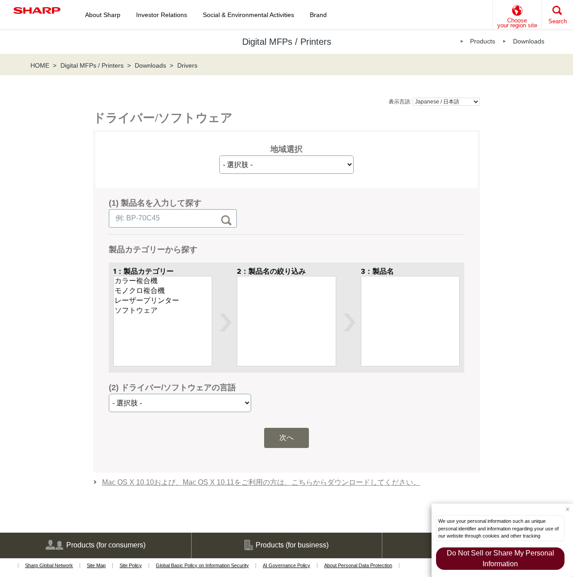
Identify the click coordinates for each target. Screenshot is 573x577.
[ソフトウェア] (163, 311)
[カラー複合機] (163, 281)
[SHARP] (36, 10)
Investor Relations (161, 14)
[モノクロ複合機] (163, 291)
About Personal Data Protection (358, 565)
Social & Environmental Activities (248, 14)
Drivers (187, 65)
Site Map (96, 565)
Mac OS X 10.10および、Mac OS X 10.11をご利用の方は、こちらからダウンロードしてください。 (261, 482)
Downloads (528, 41)
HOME (39, 65)
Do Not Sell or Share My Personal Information (500, 558)
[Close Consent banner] (567, 509)
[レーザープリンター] (163, 301)
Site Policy (131, 565)
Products (482, 41)
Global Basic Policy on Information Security (202, 565)
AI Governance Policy (286, 565)
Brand (318, 14)
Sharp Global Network (49, 565)
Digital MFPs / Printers (92, 65)
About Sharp (102, 14)
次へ (286, 437)
